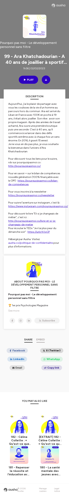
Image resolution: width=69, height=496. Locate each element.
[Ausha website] (58, 5)
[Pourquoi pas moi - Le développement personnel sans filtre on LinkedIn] (29, 320)
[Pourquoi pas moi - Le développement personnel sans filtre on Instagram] (20, 320)
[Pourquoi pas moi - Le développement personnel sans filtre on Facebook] (12, 320)
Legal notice (57, 489)
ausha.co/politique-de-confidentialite (30, 242)
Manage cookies (43, 489)
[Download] (46, 80)
